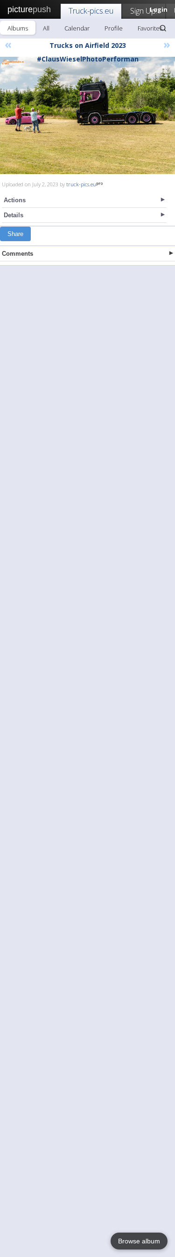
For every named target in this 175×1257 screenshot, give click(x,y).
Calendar (77, 28)
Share (15, 233)
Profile (114, 28)
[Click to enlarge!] (87, 115)
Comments (17, 253)
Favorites (150, 28)
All (46, 28)
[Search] (162, 28)
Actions (15, 200)
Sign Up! (143, 10)
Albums (17, 28)
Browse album (139, 1241)
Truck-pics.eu (91, 10)
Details (13, 215)
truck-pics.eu (81, 184)
